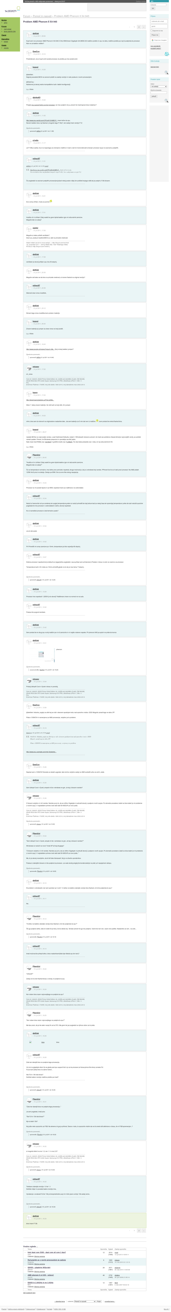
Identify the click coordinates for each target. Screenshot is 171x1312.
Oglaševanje (41, 1309)
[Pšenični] (29, 456)
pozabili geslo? (156, 48)
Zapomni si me (157, 31)
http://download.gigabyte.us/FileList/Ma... (40, 400)
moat (29, 1254)
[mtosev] (29, 367)
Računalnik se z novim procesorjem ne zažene (47, 1260)
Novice (4, 20)
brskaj (6, 41)
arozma (30, 1277)
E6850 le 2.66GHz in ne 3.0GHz (40, 1282)
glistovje (30, 1269)
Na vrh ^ (166, 1309)
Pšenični (36, 455)
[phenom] (41, 655)
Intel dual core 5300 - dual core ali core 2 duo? (47, 1252)
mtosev (36, 366)
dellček (36, 33)
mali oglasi (7, 29)
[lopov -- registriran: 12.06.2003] (29, 393)
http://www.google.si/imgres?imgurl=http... (40, 349)
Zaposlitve (5, 39)
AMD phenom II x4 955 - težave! (41, 1275)
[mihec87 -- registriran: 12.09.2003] (29, 160)
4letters (117, 1275)
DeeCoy (36, 51)
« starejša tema (59, 1301)
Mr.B (29, 1285)
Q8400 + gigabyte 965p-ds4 (39, 1267)
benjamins (31, 1262)
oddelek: (71, 1301)
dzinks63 (36, 97)
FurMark (69, 442)
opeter (35, 228)
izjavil (46, 166)
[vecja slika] (41, 1042)
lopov (35, 392)
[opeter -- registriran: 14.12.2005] (29, 229)
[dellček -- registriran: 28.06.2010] (29, 34)
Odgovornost (30, 1309)
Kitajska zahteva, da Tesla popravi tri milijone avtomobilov (50, 1)
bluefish (42, 670)
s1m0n (35, 140)
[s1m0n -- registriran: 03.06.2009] (29, 141)
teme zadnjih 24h (10, 31)
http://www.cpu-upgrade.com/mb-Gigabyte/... (41, 752)
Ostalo (4, 45)
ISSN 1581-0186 (60, 1309)
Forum (4, 26)
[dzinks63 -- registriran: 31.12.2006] (29, 98)
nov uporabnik (155, 46)
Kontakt (49, 1309)
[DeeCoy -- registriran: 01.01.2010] (29, 52)
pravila (6, 48)
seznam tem (155, 67)
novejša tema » (110, 1301)
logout (35, 67)
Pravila (4, 1309)
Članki (4, 35)
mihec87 (36, 158)
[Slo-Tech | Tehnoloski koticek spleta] (13, 10)
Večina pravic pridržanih (16, 1309)
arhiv (5, 23)
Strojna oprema (39, 1256)
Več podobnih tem (29, 1293)
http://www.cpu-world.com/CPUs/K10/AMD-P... (41, 120)
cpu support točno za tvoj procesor (43, 105)
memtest (48, 442)
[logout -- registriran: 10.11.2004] (29, 68)
